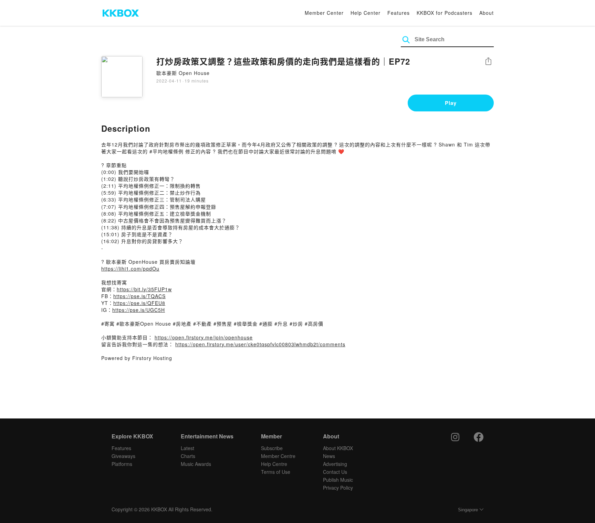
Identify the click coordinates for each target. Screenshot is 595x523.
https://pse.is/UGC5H (138, 309)
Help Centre (274, 463)
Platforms (122, 463)
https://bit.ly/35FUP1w (144, 289)
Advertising (335, 463)
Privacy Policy (338, 487)
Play (451, 103)
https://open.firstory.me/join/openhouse (204, 337)
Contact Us (335, 471)
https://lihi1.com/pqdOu (130, 268)
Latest (187, 448)
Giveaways (123, 456)
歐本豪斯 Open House (183, 72)
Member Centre (278, 456)
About (486, 12)
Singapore (468, 509)
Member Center (324, 12)
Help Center (365, 12)
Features (398, 12)
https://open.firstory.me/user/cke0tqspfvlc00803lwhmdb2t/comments (260, 344)
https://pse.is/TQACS (139, 296)
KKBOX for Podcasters (444, 12)
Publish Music (338, 479)
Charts (188, 456)
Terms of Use (275, 471)
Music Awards (196, 463)
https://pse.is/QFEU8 (139, 302)
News (329, 456)
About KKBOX (338, 448)
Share (488, 61)
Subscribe (272, 448)
